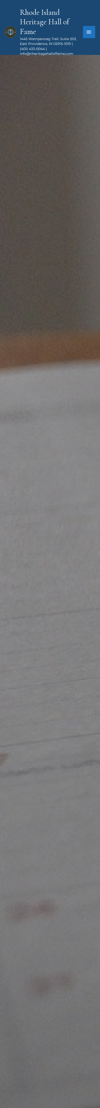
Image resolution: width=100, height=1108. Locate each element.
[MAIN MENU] (89, 32)
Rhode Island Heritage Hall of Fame (44, 22)
